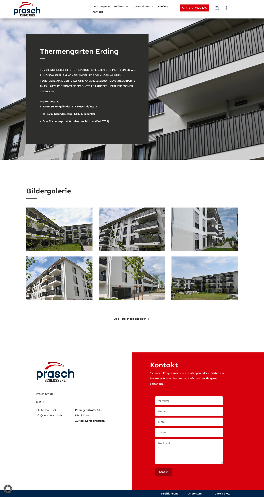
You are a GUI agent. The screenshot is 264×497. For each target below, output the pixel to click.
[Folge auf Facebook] (226, 8)
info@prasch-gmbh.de (49, 415)
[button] (8, 489)
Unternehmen (141, 6)
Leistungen (99, 6)
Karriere (163, 6)
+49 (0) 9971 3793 (196, 8)
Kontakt (97, 12)
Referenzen (121, 6)
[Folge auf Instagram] (217, 8)
